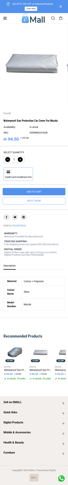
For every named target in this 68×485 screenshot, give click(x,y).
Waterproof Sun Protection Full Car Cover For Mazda (15, 370)
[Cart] (61, 18)
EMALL (32, 470)
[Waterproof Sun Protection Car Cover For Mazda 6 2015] (40, 353)
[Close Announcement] (61, 6)
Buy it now (34, 200)
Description (9, 265)
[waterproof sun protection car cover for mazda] (31, 64)
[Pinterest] (24, 217)
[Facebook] (6, 217)
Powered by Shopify (46, 470)
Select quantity (13, 152)
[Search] (53, 18)
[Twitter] (15, 217)
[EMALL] (33, 18)
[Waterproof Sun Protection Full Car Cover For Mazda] (15, 353)
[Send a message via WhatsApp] (61, 478)
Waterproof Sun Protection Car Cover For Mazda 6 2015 (40, 370)
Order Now (31, 9)
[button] (5, 18)
